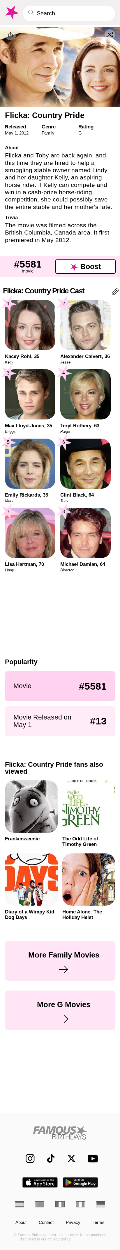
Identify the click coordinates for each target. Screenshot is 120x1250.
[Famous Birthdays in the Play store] (80, 1182)
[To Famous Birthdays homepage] (11, 13)
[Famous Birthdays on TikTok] (47, 1158)
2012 (24, 133)
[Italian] (80, 1204)
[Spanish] (19, 1204)
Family (48, 133)
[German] (100, 1204)
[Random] (110, 34)
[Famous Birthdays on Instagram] (27, 1158)
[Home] (60, 1132)
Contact (46, 1222)
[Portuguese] (39, 1204)
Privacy (73, 1222)
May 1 (11, 133)
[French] (60, 1204)
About (21, 1222)
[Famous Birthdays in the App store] (40, 1182)
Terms (99, 1222)
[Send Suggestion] (115, 292)
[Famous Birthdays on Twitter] (68, 1158)
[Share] (10, 34)
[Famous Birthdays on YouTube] (91, 1158)
